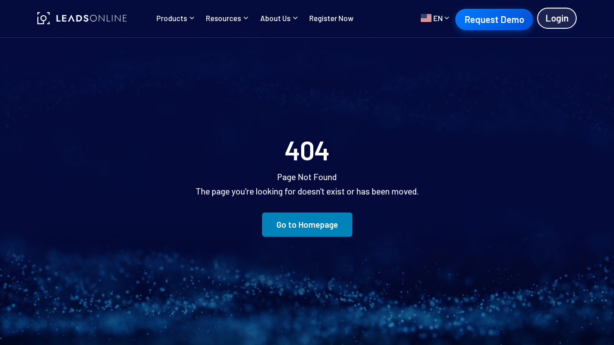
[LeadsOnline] (82, 18)
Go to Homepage (307, 224)
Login (557, 17)
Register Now (331, 17)
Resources (223, 17)
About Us (275, 17)
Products (171, 17)
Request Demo (494, 19)
